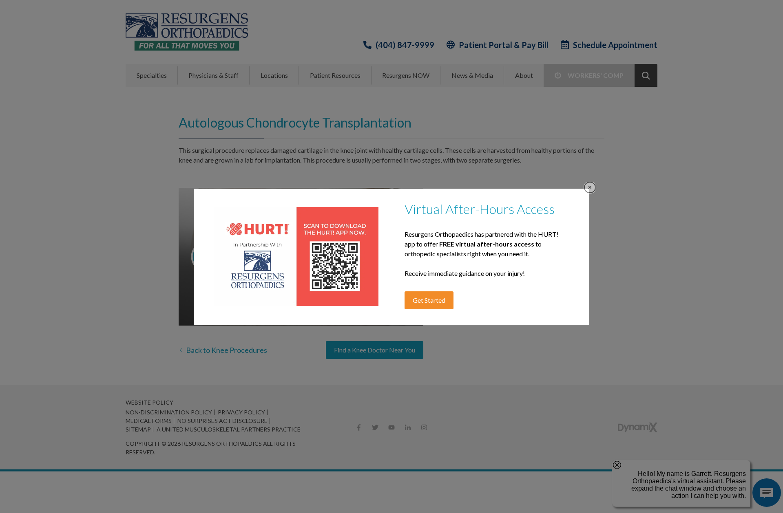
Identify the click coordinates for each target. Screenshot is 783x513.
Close (589, 187)
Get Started (429, 300)
